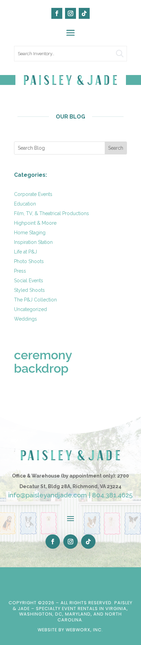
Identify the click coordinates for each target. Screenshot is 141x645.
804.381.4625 (112, 495)
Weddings (25, 319)
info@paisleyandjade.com (47, 495)
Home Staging (30, 232)
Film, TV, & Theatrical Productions (51, 213)
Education (25, 204)
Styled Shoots (29, 290)
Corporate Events (33, 194)
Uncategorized (30, 309)
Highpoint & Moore (35, 223)
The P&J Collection (35, 299)
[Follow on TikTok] (84, 13)
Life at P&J (25, 252)
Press (20, 271)
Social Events (28, 280)
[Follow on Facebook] (56, 13)
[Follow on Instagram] (70, 13)
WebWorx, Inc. (84, 630)
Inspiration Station (33, 242)
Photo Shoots (29, 261)
